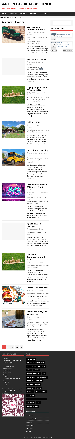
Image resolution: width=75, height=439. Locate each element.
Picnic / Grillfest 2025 (37, 287)
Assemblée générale (33, 373)
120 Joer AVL (31, 359)
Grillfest (39, 381)
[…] (46, 53)
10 (17, 347)
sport (44, 392)
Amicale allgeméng (31, 419)
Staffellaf (30, 395)
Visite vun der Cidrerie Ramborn (36, 28)
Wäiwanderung (32, 406)
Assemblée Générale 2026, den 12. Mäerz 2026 (37, 187)
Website (28, 431)
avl (44, 373)
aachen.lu (41, 366)
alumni (36, 370)
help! (46, 14)
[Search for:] (62, 23)
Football (30, 381)
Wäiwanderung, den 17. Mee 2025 (37, 313)
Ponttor (30, 392)
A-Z (40, 14)
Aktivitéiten (29, 416)
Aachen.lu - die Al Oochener (8, 17)
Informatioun (30, 425)
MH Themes (49, 437)
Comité (7, 383)
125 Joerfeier (31, 366)
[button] (54, 50)
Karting (30, 384)
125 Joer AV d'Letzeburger (35, 363)
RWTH (38, 392)
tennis (43, 399)
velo (38, 402)
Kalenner (23, 14)
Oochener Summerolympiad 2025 (36, 257)
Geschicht (29, 422)
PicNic (39, 388)
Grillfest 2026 (33, 122)
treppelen (30, 402)
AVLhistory (13, 14)
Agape (29, 370)
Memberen (33, 14)
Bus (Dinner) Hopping (38, 150)
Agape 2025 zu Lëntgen (34, 225)
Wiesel (43, 229)
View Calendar (67, 50)
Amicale (4, 14)
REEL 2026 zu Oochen (37, 59)
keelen (37, 384)
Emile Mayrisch (42, 377)
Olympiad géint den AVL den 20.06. (37, 88)
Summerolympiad (33, 399)
